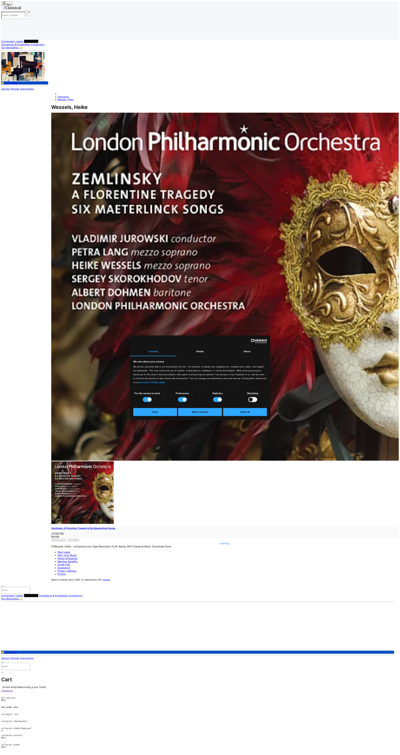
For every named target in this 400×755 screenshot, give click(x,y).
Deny (155, 412)
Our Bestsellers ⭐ (12, 47)
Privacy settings (67, 570)
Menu (9, 4)
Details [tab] (200, 351)
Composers (8, 41)
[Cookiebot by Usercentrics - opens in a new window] (253, 341)
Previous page (58, 540)
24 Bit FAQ (64, 564)
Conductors (38, 44)
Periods (14, 88)
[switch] (182, 399)
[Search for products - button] (26, 13)
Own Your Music (67, 555)
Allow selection (200, 412)
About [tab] (246, 351)
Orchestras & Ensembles (15, 44)
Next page (73, 540)
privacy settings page (152, 382)
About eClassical (67, 558)
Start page (64, 552)
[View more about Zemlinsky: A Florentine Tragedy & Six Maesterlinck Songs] (225, 459)
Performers (31, 41)
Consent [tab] (153, 351)
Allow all (245, 412)
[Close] (2, 586)
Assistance (64, 567)
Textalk (106, 579)
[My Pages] (6, 35)
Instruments (27, 88)
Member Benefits (68, 561)
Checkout (7, 690)
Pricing (62, 574)
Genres (5, 88)
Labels (19, 41)
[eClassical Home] (26, 8)
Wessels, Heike (65, 99)
